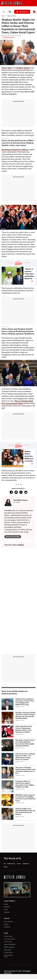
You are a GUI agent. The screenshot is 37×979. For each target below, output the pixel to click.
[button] (36, 64)
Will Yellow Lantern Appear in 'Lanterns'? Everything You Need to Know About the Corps (25, 798)
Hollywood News (11, 16)
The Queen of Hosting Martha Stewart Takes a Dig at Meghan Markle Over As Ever (25, 770)
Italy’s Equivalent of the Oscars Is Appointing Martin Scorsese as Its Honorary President (23, 729)
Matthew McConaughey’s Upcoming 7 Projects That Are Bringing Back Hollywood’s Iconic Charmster (24, 702)
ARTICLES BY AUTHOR (13, 536)
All (10, 12)
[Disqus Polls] (18, 574)
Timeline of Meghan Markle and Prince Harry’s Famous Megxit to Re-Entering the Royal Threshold (25, 715)
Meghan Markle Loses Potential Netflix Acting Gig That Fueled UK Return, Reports (25, 811)
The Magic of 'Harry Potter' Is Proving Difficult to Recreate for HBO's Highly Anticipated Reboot (25, 743)
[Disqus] (18, 627)
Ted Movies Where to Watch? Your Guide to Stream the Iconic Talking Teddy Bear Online (24, 784)
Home (3, 16)
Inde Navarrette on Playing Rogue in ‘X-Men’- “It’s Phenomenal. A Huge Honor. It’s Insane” (25, 756)
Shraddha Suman (8, 37)
